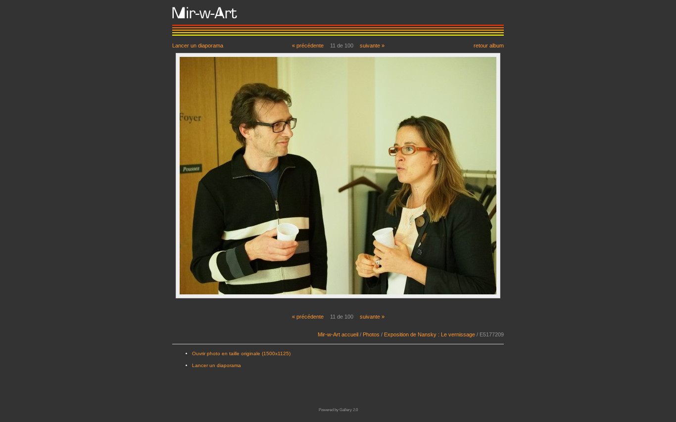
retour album (489, 45)
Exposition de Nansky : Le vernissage (429, 334)
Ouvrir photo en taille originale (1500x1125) (241, 353)
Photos (371, 334)
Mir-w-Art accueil (338, 334)
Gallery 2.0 (348, 410)
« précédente (308, 45)
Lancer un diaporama (197, 45)
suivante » (372, 45)
